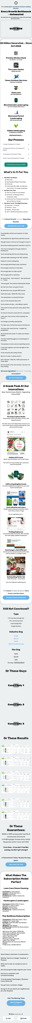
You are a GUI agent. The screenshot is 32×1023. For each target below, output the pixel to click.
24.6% (16, 641)
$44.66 (16, 638)
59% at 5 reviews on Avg (16, 644)
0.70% (16, 636)
